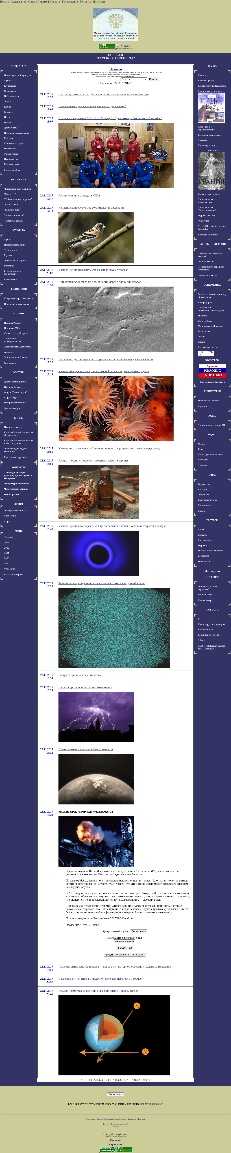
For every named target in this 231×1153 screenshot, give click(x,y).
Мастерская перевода (15, 457)
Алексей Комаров (119, 1136)
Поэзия (7, 122)
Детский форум (12, 408)
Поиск (201, 529)
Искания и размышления (16, 133)
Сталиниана (10, 363)
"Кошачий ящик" (12, 209)
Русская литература (208, 347)
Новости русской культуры (18, 75)
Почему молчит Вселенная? (212, 85)
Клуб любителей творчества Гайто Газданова (18, 442)
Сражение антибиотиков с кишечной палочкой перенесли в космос (99, 978)
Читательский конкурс (16, 488)
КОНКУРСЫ (19, 467)
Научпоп (202, 406)
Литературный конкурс (16, 483)
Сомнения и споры (13, 143)
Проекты (202, 534)
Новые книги (10, 148)
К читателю (10, 85)
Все (200, 619)
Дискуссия (99, 1)
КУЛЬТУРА (18, 230)
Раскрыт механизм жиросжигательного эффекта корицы (93, 460)
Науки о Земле (205, 321)
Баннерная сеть (205, 594)
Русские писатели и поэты (211, 550)
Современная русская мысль (18, 298)
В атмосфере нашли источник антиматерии (85, 687)
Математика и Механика (210, 326)
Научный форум (12, 387)
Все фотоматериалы (14, 574)
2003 (6, 542)
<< (82, 1079)
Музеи (201, 444)
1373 (100, 1079)
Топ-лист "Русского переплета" (207, 588)
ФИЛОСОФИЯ (18, 289)
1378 (131, 1079)
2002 (6, 547)
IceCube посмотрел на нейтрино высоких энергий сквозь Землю (98, 990)
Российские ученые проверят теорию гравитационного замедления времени (105, 359)
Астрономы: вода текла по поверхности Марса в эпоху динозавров (99, 281)
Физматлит (203, 220)
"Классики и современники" (18, 188)
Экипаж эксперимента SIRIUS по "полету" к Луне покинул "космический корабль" (110, 118)
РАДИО (212, 415)
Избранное (203, 555)
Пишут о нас (204, 505)
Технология (204, 331)
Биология (202, 315)
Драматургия (11, 127)
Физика (201, 336)
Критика (8, 138)
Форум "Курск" (12, 397)
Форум (7, 521)
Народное (203, 459)
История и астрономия (209, 135)
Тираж (201, 510)
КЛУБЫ (18, 417)
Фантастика (10, 515)
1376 (119, 1079)
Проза (7, 117)
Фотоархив (10, 568)
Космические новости (209, 194)
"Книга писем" (11, 204)
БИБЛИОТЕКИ (212, 391)
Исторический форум (15, 402)
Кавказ (7, 106)
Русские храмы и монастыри (12, 272)
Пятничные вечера (13, 427)
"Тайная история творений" (18, 199)
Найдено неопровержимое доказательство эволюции (91, 207)
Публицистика (11, 96)
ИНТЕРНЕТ (212, 577)
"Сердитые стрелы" (14, 220)
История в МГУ (12, 328)
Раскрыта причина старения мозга (79, 675)
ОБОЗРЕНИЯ (18, 179)
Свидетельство (111, 72)
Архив (116, 1119)
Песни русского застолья (210, 454)
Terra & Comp (89, 924)
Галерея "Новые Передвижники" (115, 1124)
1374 (106, 1079)
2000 (6, 558)
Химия (201, 341)
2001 (6, 553)
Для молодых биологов (212, 381)
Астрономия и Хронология (17, 346)
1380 (144, 1079)
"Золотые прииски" (14, 215)
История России (12, 322)
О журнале (203, 494)
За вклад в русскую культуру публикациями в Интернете (18, 475)
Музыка (8, 255)
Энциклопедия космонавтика (205, 201)
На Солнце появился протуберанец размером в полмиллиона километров (103, 94)
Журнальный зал (12, 170)
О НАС (212, 474)
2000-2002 (212, 150)
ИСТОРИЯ (19, 313)
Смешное (203, 465)
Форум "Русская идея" (15, 392)
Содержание (18, 1)
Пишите (42, 1)
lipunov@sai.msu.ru (151, 1103)
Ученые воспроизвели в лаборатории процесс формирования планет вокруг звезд (109, 448)
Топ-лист (85, 1)
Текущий (8, 537)
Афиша (7, 80)
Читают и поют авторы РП (211, 425)
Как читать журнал (207, 499)
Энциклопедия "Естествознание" (207, 209)
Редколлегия (204, 484)
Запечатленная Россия (15, 357)
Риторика (9, 265)
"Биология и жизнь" (208, 275)
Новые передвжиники (15, 244)
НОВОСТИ (212, 609)
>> (149, 1079)
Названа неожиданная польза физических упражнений (92, 106)
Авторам (202, 489)
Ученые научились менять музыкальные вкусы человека (93, 269)
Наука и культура (206, 145)
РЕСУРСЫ (212, 520)
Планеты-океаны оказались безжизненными (85, 749)
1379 (138, 1079)
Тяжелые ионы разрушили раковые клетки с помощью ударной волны (101, 583)
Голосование (70, 1)
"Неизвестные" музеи (15, 260)
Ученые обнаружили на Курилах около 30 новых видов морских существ (103, 371)
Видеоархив (10, 279)
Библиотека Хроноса (208, 400)
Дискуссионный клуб (15, 381)
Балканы (8, 112)
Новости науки (205, 629)
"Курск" (8, 101)
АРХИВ (19, 531)
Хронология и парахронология (12, 340)
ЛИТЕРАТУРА (18, 66)
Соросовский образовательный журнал (211, 309)
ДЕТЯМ (18, 504)
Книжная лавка (11, 164)
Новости (54, 1)
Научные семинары (208, 234)
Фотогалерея (10, 250)
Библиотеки (204, 561)
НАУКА (212, 66)
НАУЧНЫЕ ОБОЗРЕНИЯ (212, 244)
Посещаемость (205, 540)
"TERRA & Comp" (207, 261)
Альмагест (9, 352)
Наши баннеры (205, 600)
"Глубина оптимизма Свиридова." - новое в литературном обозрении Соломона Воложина (114, 966)
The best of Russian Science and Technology (211, 647)
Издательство (11, 159)
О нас (31, 1)
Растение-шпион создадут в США (79, 195)
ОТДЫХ (212, 434)
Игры (200, 449)
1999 (6, 563)
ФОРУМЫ (18, 372)
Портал (4, 1)
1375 (112, 1079)
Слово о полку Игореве (16, 333)
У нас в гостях (11, 153)
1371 (87, 1079)
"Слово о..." (10, 194)
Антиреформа (205, 302)
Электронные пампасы (15, 510)
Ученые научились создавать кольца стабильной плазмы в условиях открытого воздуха (112, 526)
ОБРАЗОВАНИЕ (212, 284)
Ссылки (123, 1119)
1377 (125, 1079)
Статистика (132, 1119)
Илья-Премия (11, 494)
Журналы (203, 545)
